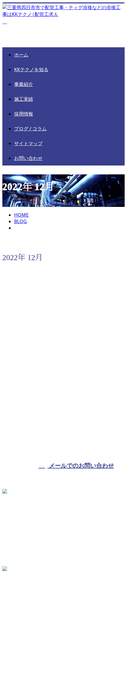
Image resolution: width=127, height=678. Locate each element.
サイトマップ (28, 143)
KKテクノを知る (31, 69)
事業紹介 (23, 84)
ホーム (21, 54)
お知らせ (35, 349)
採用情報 (23, 114)
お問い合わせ (28, 158)
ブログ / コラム (30, 128)
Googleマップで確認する (30, 611)
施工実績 (23, 99)
